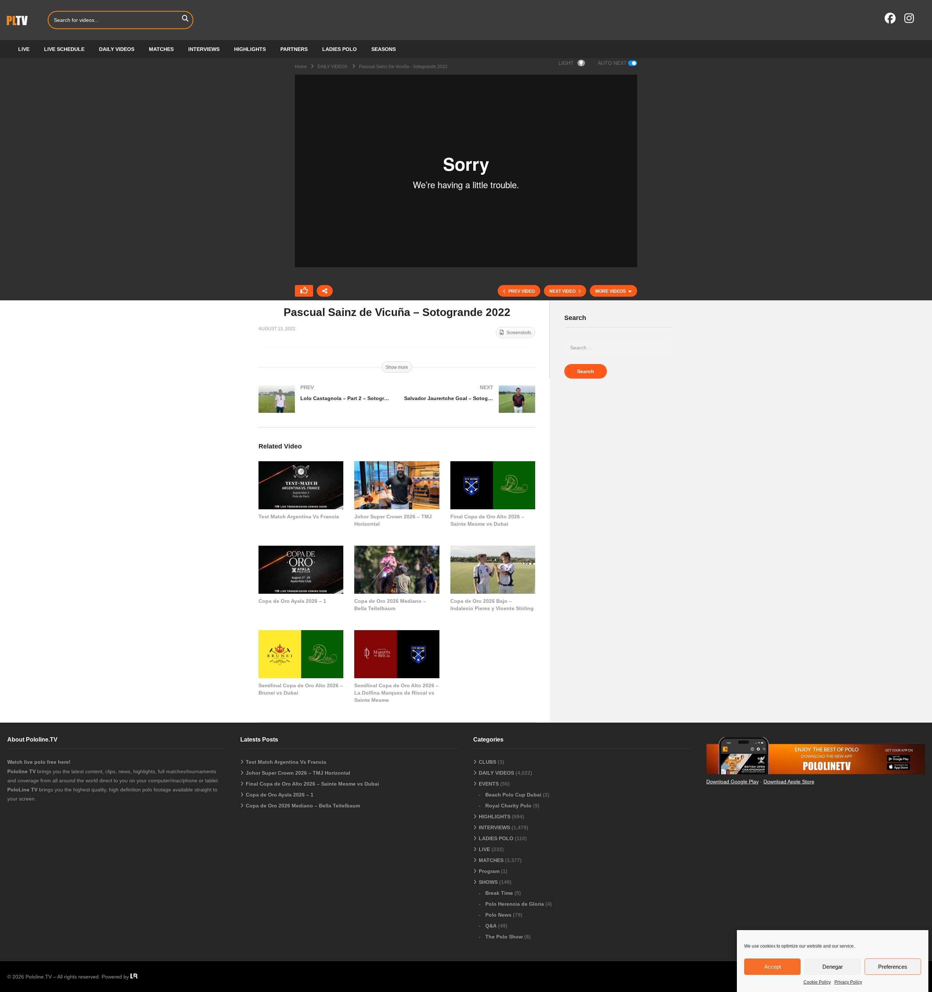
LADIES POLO (339, 49)
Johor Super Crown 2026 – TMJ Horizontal (298, 773)
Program (489, 871)
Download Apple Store (788, 781)
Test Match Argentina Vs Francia (298, 516)
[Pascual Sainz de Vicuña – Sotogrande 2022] (300, 485)
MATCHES (161, 49)
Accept (772, 967)
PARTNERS (294, 49)
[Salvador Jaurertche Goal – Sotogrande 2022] (469, 406)
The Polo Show (504, 937)
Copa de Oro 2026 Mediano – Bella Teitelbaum (303, 806)
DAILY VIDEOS (116, 49)
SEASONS (383, 49)
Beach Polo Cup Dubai (513, 795)
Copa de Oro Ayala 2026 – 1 (292, 601)
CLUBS (487, 762)
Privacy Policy (848, 982)
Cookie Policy (817, 982)
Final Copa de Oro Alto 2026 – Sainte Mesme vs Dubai (312, 784)
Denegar (832, 967)
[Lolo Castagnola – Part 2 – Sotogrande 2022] (324, 406)
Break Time (499, 893)
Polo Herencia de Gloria (514, 904)
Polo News (498, 915)
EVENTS (489, 784)
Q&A (491, 926)
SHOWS (488, 882)
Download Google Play (732, 781)
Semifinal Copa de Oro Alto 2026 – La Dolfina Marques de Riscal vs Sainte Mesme (396, 693)
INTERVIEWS (204, 49)
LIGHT (566, 63)
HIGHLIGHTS (250, 49)
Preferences (892, 967)
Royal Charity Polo (508, 806)
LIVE (23, 49)
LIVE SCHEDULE (64, 49)
